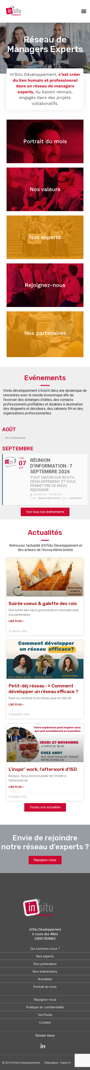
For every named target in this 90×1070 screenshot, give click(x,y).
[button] (84, 11)
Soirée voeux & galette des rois (43, 603)
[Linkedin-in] (43, 1046)
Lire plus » (16, 621)
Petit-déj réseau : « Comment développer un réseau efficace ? (43, 688)
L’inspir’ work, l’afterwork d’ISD (43, 769)
